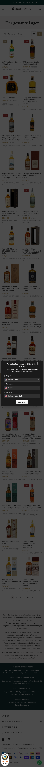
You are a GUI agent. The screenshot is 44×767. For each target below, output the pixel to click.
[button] (22, 380)
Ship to (8, 376)
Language (9, 384)
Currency (9, 392)
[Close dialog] (37, 362)
